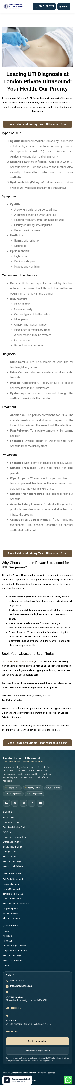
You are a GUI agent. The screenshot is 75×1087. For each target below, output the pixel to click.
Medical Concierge (12, 861)
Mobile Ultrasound (11, 918)
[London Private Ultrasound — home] (13, 6)
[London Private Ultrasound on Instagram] (23, 803)
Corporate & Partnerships (15, 950)
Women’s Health (11, 913)
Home (6, 931)
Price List (7, 941)
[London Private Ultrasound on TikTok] (31, 803)
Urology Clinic (9, 851)
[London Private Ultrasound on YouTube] (40, 803)
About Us (7, 936)
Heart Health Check (12, 899)
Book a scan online (37, 1041)
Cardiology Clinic (11, 822)
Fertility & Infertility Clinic (14, 827)
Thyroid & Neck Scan (13, 894)
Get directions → (13, 1008)
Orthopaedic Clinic (12, 842)
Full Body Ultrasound (13, 879)
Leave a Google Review (14, 945)
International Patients (13, 866)
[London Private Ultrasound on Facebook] (14, 803)
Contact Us (8, 965)
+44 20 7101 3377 (19, 980)
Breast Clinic (9, 817)
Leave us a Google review (37, 1050)
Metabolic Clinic (10, 856)
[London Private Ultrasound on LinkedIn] (6, 803)
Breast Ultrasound (11, 884)
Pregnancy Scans (11, 908)
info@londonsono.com (21, 986)
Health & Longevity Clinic (15, 837)
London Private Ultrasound (19, 661)
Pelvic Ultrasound (11, 889)
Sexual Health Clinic (12, 847)
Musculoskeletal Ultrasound (16, 903)
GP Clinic (7, 832)
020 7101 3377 (46, 6)
